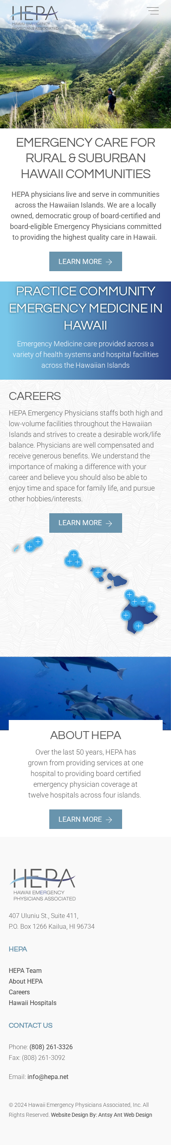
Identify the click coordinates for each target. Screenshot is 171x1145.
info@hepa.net (47, 1077)
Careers (19, 992)
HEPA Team (25, 970)
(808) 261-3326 (51, 1047)
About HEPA (26, 981)
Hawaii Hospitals (32, 1003)
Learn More (80, 261)
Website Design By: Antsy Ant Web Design (101, 1115)
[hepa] (34, 26)
